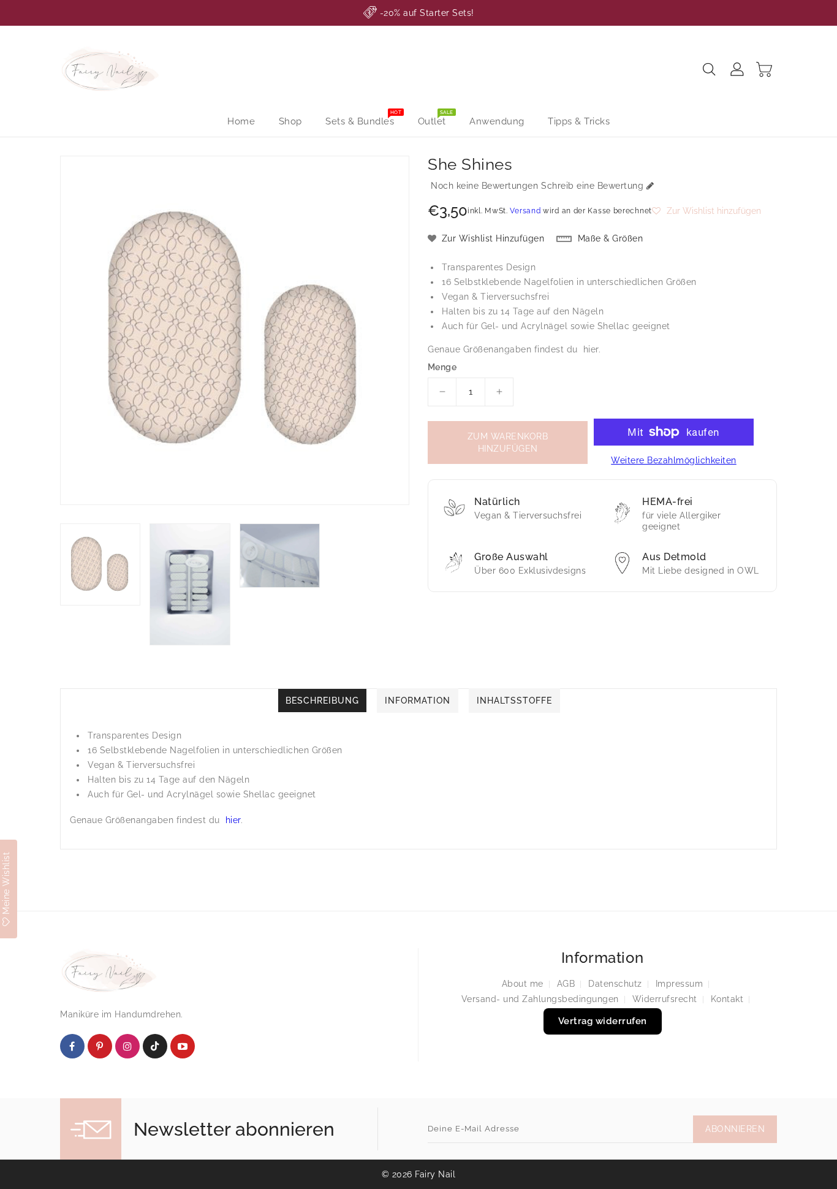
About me (522, 984)
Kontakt (727, 999)
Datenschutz (615, 984)
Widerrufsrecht (664, 999)
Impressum (679, 984)
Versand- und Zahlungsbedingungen (540, 999)
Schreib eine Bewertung (592, 186)
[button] (706, 211)
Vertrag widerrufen (602, 1021)
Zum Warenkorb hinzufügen (508, 442)
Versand (525, 211)
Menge (442, 367)
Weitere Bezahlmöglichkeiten (674, 460)
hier (591, 349)
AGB (566, 984)
